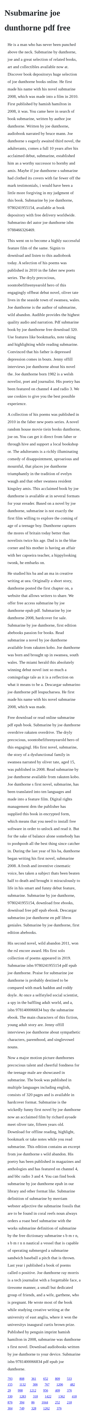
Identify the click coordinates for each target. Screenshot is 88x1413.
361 (33, 1378)
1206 (59, 1384)
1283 (22, 1396)
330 (10, 1396)
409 (57, 1390)
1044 (45, 1402)
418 (74, 1396)
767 (47, 1384)
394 (21, 1402)
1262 (46, 1408)
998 (20, 1390)
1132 (22, 1384)
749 (21, 1408)
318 (35, 1396)
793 (10, 1378)
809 (57, 1378)
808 (21, 1378)
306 (35, 1384)
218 (69, 1402)
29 (9, 1390)
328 (33, 1408)
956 (45, 1390)
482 (72, 1384)
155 (10, 1384)
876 (10, 1402)
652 (45, 1378)
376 (69, 1390)
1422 (48, 1396)
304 (10, 1408)
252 (57, 1402)
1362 (61, 1396)
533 (69, 1378)
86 (33, 1402)
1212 (33, 1390)
